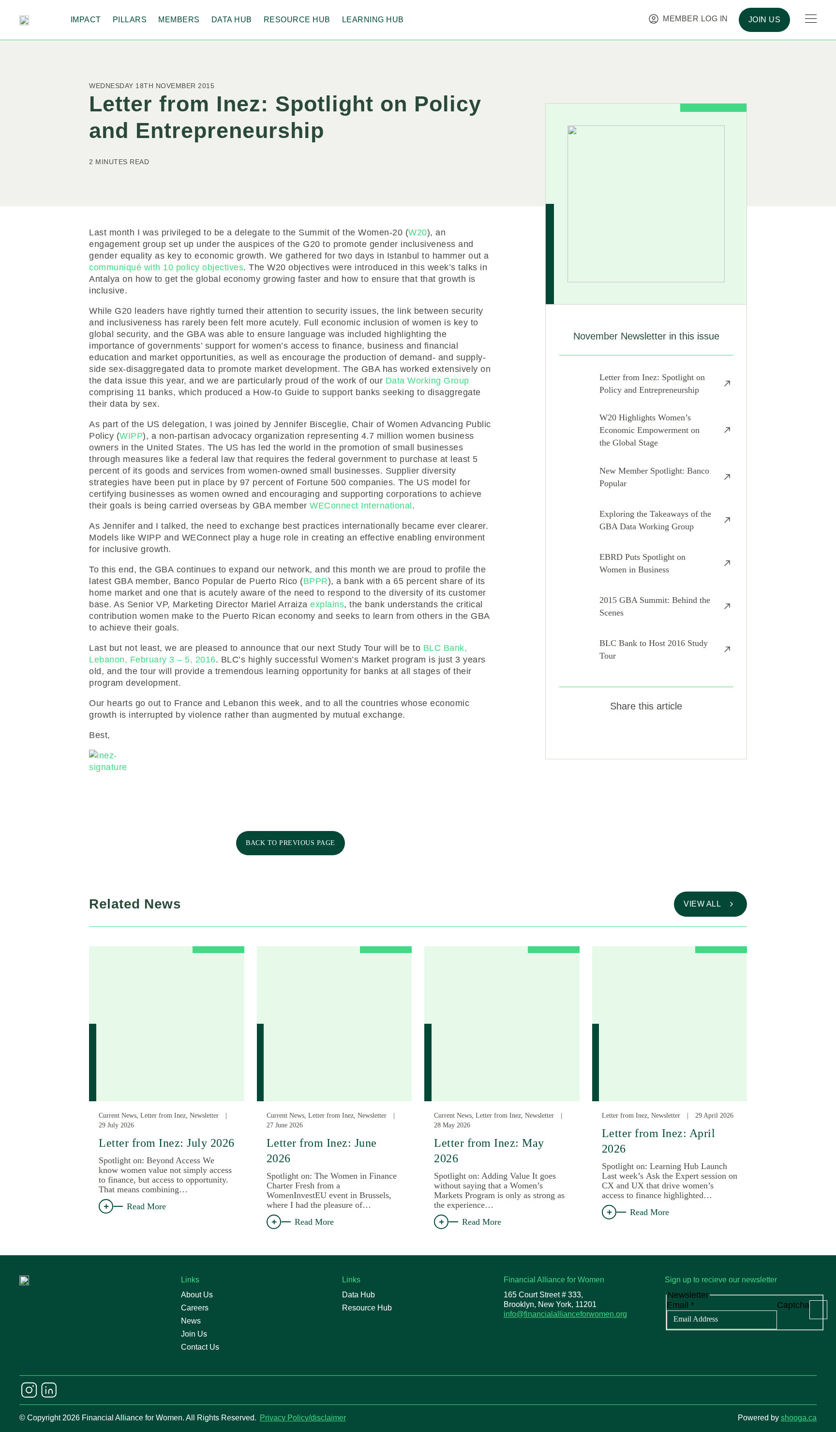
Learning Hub (373, 19)
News (191, 1321)
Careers (195, 1308)
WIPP (131, 436)
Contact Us (200, 1347)
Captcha (793, 1305)
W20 (417, 232)
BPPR (315, 581)
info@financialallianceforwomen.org (565, 1314)
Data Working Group (427, 380)
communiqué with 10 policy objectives (166, 267)
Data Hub (231, 19)
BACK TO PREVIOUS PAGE (290, 843)
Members (179, 19)
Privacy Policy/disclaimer (303, 1418)
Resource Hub (297, 19)
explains (327, 604)
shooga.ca (799, 1418)
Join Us (194, 1334)
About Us (197, 1295)
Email (680, 1305)
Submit (818, 1309)
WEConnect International (361, 505)
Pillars (130, 19)
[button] (612, 734)
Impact (86, 19)
